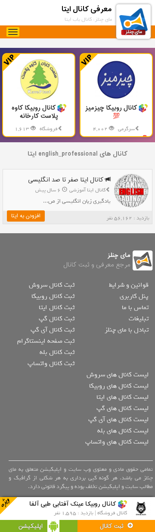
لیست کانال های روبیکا (119, 386)
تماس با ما (135, 307)
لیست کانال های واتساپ (117, 442)
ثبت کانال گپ (56, 318)
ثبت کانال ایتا (56, 307)
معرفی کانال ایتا (87, 9)
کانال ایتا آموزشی (87, 190)
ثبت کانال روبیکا (52, 296)
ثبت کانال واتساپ (51, 363)
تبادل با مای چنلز (127, 330)
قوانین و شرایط (129, 285)
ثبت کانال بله (57, 352)
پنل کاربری (134, 296)
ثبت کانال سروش (51, 285)
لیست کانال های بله (123, 431)
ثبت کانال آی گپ (52, 330)
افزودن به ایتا (25, 216)
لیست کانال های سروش (118, 374)
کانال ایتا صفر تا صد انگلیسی (66, 180)
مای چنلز (119, 255)
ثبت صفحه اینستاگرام (45, 341)
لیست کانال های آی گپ (118, 419)
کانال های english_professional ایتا (77, 154)
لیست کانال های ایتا (122, 397)
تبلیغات (139, 318)
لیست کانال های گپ (122, 408)
